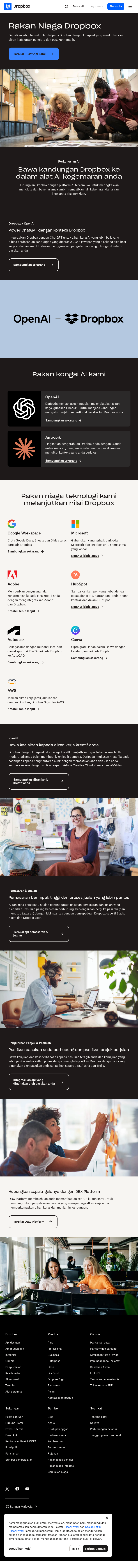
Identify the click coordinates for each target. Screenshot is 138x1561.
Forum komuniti (57, 1447)
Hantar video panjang (103, 1348)
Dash (51, 1367)
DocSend (53, 1373)
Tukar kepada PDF (101, 1385)
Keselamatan (13, 1373)
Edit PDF (95, 1373)
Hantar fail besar (100, 1342)
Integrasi (10, 1354)
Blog (50, 1416)
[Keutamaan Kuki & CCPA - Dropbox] (58, 1535)
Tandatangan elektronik (104, 1379)
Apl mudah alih (14, 1348)
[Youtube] (27, 1489)
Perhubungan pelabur (103, 1429)
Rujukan (53, 1453)
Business (53, 1354)
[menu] (130, 6)
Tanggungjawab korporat (105, 1435)
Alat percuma (13, 1391)
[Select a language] (66, 6)
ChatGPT (56, 237)
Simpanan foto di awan (104, 1354)
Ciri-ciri (10, 1360)
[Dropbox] (18, 6)
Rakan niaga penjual (60, 1459)
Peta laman (12, 1453)
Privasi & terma (14, 1429)
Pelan (51, 1391)
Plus (50, 1342)
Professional (55, 1348)
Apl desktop (12, 1342)
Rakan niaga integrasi (61, 1465)
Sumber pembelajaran (19, 1459)
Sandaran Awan (100, 1367)
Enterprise (54, 1360)
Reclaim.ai (54, 1385)
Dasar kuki (11, 1435)
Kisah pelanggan (58, 1429)
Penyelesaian (13, 1367)
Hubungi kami (14, 1422)
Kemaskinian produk (60, 1397)
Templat (10, 1385)
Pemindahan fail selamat (105, 1360)
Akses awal (12, 1379)
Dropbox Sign (56, 1379)
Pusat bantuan (14, 1416)
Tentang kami (98, 1416)
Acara (51, 1422)
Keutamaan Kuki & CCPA (20, 1441)
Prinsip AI (11, 1447)
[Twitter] (7, 1489)
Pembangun (55, 1441)
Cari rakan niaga (58, 1471)
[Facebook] (17, 1489)
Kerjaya (94, 1422)
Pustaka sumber (58, 1435)
